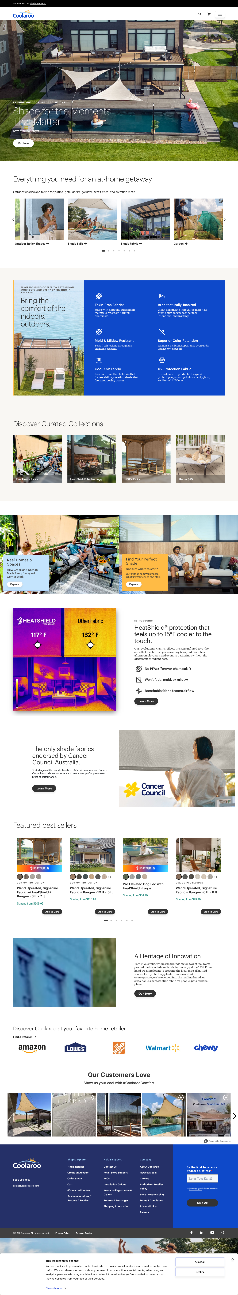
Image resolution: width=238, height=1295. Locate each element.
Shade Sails (76, 243)
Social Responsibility (152, 1194)
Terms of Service (84, 1233)
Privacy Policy (148, 1206)
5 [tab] (124, 251)
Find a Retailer (23, 1037)
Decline (200, 1271)
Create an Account (78, 1172)
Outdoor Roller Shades (30, 243)
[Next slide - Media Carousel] (234, 1116)
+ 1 (109, 876)
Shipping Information (116, 1206)
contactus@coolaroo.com (26, 1186)
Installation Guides (115, 1184)
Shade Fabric (130, 243)
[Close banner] (232, 1259)
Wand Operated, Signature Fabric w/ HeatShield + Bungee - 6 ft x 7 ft (37, 892)
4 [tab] (119, 251)
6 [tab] (129, 251)
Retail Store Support (116, 1172)
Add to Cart (52, 911)
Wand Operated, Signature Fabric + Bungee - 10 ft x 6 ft (91, 890)
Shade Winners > (38, 3)
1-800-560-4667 (21, 1180)
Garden (179, 243)
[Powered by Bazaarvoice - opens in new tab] (217, 1141)
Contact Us (110, 1166)
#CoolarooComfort (78, 1190)
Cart (69, 1184)
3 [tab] (113, 251)
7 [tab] (134, 251)
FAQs (107, 1178)
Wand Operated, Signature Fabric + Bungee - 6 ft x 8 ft (196, 890)
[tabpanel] (39, 223)
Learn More (146, 701)
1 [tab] (103, 251)
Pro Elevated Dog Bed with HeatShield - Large (143, 886)
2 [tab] (108, 251)
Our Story (145, 993)
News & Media (148, 1172)
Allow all (200, 1261)
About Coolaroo (149, 1166)
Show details (54, 1288)
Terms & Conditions (151, 1200)
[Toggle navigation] (220, 14)
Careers (144, 1178)
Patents (144, 1212)
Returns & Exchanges (116, 1200)
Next (225, 219)
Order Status (74, 1178)
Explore (23, 143)
